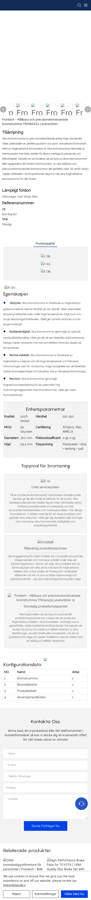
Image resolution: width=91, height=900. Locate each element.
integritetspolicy (14, 885)
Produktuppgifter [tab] (45, 243)
